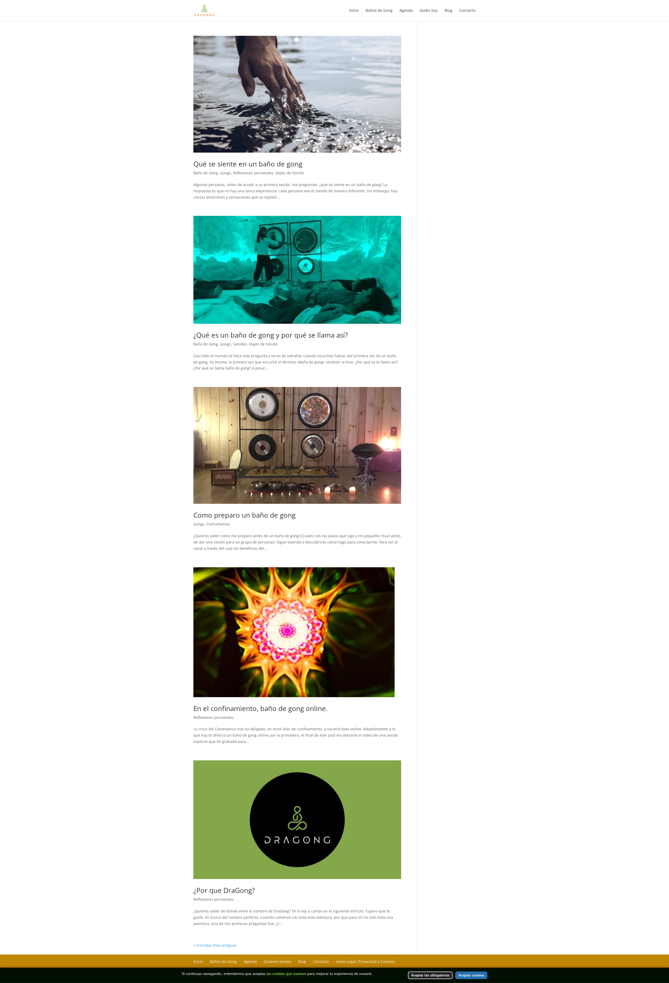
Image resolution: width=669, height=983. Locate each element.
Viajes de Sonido (289, 172)
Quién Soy (428, 11)
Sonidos (240, 344)
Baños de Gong (379, 11)
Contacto (467, 11)
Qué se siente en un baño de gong (247, 164)
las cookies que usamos (286, 974)
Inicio (354, 11)
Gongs (225, 172)
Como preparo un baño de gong (244, 515)
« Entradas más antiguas (215, 945)
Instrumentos (218, 524)
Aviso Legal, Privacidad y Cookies (365, 961)
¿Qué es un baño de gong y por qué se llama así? (270, 335)
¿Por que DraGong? (224, 890)
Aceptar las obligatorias (430, 975)
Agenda (406, 11)
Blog (448, 11)
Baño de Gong (205, 172)
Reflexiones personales (253, 172)
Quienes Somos (277, 961)
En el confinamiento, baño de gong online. (260, 708)
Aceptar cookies (471, 975)
